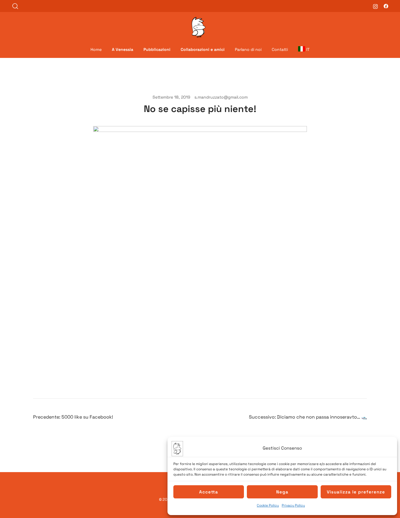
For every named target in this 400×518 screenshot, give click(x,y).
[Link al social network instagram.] (375, 6)
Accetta (208, 492)
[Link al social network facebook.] (386, 6)
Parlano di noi (248, 49)
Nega (282, 492)
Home (96, 49)
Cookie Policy (268, 505)
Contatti (280, 49)
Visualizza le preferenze (356, 492)
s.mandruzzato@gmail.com (221, 97)
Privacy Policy (293, 505)
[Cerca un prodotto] (15, 6)
